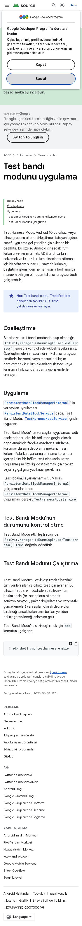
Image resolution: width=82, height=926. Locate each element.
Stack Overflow (14, 870)
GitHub (8, 756)
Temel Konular (47, 155)
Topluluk (39, 893)
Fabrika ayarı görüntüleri (20, 742)
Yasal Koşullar (59, 893)
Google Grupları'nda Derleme (24, 810)
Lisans (10, 900)
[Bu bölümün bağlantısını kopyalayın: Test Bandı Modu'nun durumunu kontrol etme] (68, 525)
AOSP (7, 155)
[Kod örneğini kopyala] (75, 643)
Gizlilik (23, 900)
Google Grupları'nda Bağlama (24, 817)
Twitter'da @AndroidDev (20, 782)
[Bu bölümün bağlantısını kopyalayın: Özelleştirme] (40, 328)
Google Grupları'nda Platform (23, 803)
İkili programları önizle (18, 735)
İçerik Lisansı (58, 672)
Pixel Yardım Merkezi (17, 842)
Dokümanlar (24, 155)
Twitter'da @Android (17, 775)
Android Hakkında (16, 893)
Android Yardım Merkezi (20, 835)
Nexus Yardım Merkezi (18, 849)
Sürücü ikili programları (19, 749)
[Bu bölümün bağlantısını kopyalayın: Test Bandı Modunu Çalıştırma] (7, 571)
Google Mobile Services (19, 863)
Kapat (41, 65)
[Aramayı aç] (53, 5)
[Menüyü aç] (7, 5)
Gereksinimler (13, 721)
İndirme (8, 728)
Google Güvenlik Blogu (19, 796)
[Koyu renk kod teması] (70, 643)
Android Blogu (13, 789)
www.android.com (16, 856)
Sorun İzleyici (12, 877)
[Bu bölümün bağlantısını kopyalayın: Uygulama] (32, 393)
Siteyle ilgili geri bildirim (49, 900)
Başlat (41, 79)
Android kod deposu (17, 714)
